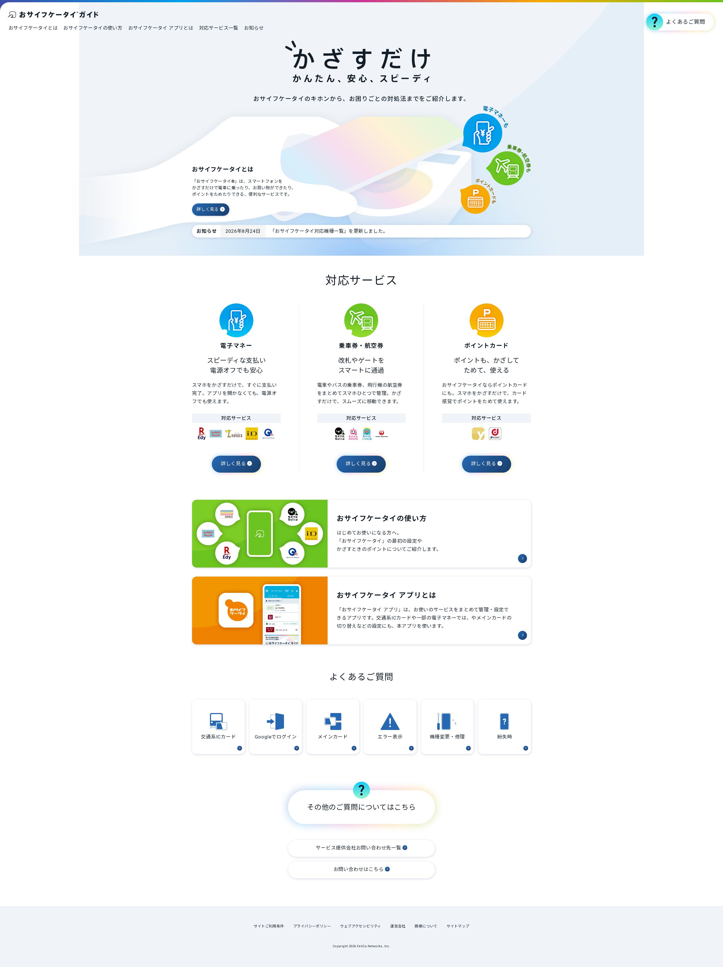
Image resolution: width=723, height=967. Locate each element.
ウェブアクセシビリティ (360, 926)
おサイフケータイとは (33, 28)
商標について (426, 926)
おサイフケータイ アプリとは (160, 28)
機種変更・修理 (447, 737)
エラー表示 (390, 737)
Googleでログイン (276, 737)
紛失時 (504, 737)
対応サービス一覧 (218, 28)
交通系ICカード (218, 737)
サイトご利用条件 (269, 926)
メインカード (333, 737)
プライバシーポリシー (312, 926)
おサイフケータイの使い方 (92, 28)
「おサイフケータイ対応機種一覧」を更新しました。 (329, 231)
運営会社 (398, 926)
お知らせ (254, 28)
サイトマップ (458, 926)
